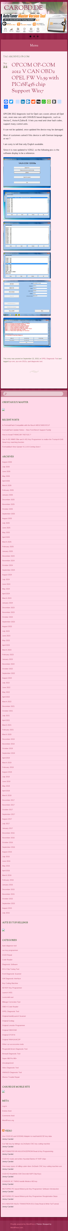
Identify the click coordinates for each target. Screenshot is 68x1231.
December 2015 (8, 889)
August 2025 (7, 518)
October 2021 (7, 711)
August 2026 (7, 462)
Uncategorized (7, 1063)
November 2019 (8, 744)
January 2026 (7, 495)
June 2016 (6, 861)
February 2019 (8, 767)
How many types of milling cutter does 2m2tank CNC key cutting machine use (32, 1166)
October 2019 (7, 748)
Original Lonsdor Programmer (13, 1025)
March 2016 (6, 875)
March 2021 (6, 725)
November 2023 (8, 612)
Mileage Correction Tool (11, 1002)
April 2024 (6, 594)
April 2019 (6, 758)
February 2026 (8, 490)
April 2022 (6, 697)
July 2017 (6, 823)
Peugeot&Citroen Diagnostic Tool (14, 1049)
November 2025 (8, 504)
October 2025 (7, 509)
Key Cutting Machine (10, 983)
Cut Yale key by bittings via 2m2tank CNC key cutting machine (26, 1144)
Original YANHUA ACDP (11, 1039)
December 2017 (8, 800)
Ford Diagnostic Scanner (11, 974)
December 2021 (8, 706)
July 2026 (6, 467)
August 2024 (7, 575)
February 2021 (8, 730)
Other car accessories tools (13, 1044)
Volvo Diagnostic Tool (10, 1068)
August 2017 (7, 819)
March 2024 (6, 598)
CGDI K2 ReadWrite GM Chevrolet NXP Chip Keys (21, 1174)
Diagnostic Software (10, 964)
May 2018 (6, 786)
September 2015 (8, 903)
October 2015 (7, 899)
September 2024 (8, 570)
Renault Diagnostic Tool (11, 1054)
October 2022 (7, 669)
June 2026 (6, 471)
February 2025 (8, 547)
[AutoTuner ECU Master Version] (34, 23)
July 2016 (6, 857)
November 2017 (8, 805)
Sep (5, 64)
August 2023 (7, 626)
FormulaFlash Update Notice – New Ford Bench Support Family (26, 430)
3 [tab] (38, 36)
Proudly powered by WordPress (22, 1224)
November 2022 (8, 664)
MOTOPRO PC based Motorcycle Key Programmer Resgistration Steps (30, 1196)
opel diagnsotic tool (35, 361)
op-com (12, 361)
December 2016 (8, 833)
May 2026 (6, 476)
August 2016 (7, 852)
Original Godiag (8, 1021)
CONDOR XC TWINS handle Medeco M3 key (19, 1181)
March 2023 (6, 650)
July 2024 (6, 579)
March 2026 (6, 485)
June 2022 (6, 687)
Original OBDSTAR (9, 1030)
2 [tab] (34, 36)
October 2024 (7, 565)
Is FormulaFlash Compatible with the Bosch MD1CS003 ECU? (26, 425)
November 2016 (8, 838)
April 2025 (6, 537)
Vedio (8, 1131)
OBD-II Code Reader (10, 1007)
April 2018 (6, 791)
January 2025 (7, 551)
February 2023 (8, 655)
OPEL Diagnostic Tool (49, 359)
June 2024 (6, 584)
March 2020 (6, 734)
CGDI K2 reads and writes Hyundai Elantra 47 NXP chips (24, 1159)
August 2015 (7, 908)
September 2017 (8, 814)
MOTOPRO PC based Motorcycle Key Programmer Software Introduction (30, 1189)
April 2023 (6, 645)
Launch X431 (7, 992)
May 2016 (6, 866)
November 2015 (8, 894)
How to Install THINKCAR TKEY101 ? (16, 435)
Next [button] (64, 24)
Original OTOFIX (8, 1035)
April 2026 (6, 481)
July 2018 (6, 777)
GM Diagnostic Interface (11, 978)
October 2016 (7, 842)
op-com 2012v (21, 361)
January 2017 (7, 828)
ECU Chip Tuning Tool (10, 969)
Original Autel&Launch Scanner (14, 1016)
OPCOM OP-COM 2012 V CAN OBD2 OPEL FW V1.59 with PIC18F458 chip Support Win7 (35, 78)
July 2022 (6, 683)
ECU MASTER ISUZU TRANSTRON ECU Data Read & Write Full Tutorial (30, 1204)
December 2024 (8, 556)
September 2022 (8, 673)
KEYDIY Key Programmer (12, 988)
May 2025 (6, 532)
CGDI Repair (7, 955)
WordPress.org (8, 1120)
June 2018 (6, 781)
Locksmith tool (7, 997)
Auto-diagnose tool (9, 946)
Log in (4, 1106)
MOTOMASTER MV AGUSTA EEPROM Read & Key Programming (27, 1151)
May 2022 (6, 692)
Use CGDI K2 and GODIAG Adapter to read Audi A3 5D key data (27, 1136)
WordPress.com (16, 1227)
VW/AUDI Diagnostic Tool (12, 1072)
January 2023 (7, 659)
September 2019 (8, 753)
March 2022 (6, 702)
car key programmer (10, 950)
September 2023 (8, 622)
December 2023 (8, 608)
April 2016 (6, 870)
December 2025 (8, 500)
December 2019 (8, 739)
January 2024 (7, 603)
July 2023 (6, 631)
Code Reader (7, 960)
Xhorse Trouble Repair (11, 1077)
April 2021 (6, 720)
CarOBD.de (23, 8)
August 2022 (7, 678)
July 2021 (6, 715)
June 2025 (6, 528)
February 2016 (8, 880)
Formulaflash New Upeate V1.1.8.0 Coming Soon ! (21, 447)
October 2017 (7, 810)
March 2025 (6, 542)
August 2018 (7, 772)
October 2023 (7, 617)
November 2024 (8, 561)
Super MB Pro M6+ (9, 1058)
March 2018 (6, 795)
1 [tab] (30, 36)
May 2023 (6, 640)
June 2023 (6, 636)
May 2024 (6, 589)
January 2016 (7, 885)
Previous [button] (4, 24)
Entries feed (6, 1111)
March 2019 (6, 762)
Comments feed (8, 1116)
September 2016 (8, 847)
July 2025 (6, 523)
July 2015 (6, 913)
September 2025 (8, 514)
